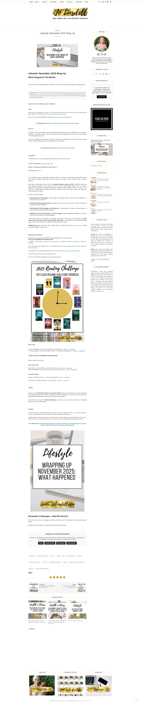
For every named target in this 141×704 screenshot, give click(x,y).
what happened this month (76, 562)
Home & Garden (71, 543)
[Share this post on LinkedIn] (61, 577)
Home (31, 1)
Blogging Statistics (42, 555)
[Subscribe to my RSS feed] (109, 74)
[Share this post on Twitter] (54, 577)
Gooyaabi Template (85, 700)
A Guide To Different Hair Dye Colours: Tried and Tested (63, 123)
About (37, 1)
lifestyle (44, 562)
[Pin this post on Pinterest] (57, 577)
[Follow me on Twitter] (99, 2)
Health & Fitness (50, 543)
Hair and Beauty (71, 555)
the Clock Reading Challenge (41, 241)
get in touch (77, 225)
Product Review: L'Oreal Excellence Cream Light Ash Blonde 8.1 (103, 188)
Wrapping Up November (42, 568)
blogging (57, 30)
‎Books (52, 555)
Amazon (65, 349)
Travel (62, 1)
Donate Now (101, 97)
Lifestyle (69, 1)
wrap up (31, 568)
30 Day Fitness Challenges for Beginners (51, 423)
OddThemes (62, 700)
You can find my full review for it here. (56, 114)
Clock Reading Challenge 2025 (47, 254)
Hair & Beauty (60, 543)
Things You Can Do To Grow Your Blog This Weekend (100, 141)
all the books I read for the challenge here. (69, 250)
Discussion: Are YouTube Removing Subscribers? (103, 179)
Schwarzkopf (67, 112)
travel (65, 562)
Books (44, 1)
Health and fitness (34, 562)
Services (79, 1)
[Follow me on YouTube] (107, 2)
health (80, 555)
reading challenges (55, 562)
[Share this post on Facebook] (50, 577)
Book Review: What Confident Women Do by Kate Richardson (104, 195)
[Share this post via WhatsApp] (64, 577)
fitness (58, 555)
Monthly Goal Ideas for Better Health (63, 148)
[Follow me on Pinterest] (103, 2)
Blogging (53, 1)
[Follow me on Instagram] (105, 2)
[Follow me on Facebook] (94, 74)
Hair (63, 555)
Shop (86, 1)
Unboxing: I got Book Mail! (103, 202)
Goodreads (72, 349)
